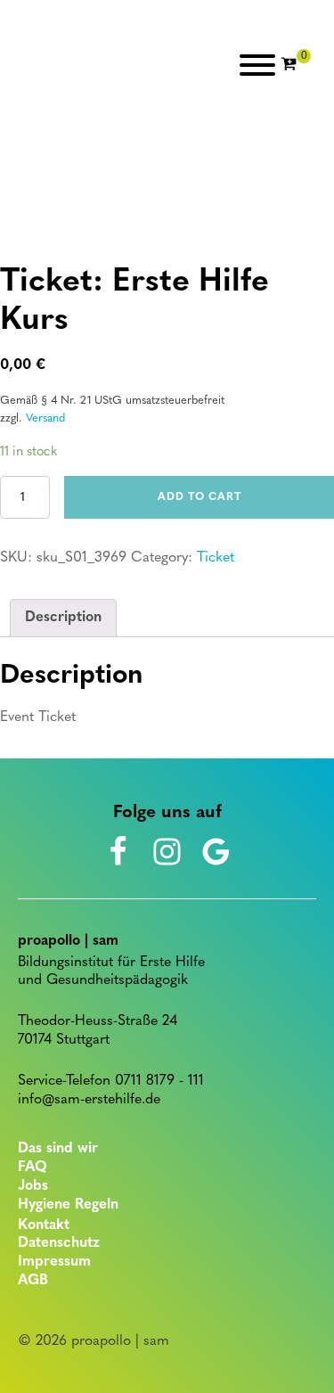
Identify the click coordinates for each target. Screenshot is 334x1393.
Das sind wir (58, 1149)
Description (63, 617)
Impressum (54, 1262)
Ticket (215, 558)
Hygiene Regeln (68, 1205)
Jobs (33, 1186)
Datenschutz (59, 1243)
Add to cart (199, 497)
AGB (33, 1281)
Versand (45, 418)
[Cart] (295, 65)
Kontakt (43, 1225)
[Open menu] (257, 65)
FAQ (32, 1167)
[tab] (63, 618)
